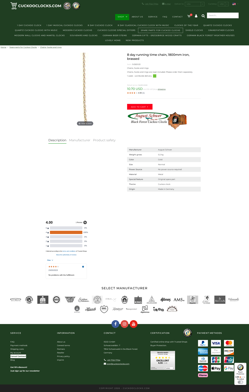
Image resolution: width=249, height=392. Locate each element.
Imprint (60, 360)
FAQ (165, 17)
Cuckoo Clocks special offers (117, 30)
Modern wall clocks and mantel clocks (39, 35)
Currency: (212, 4)
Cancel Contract (18, 356)
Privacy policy (63, 356)
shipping (162, 89)
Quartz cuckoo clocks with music (36, 30)
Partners (61, 349)
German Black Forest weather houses (211, 35)
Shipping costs (17, 349)
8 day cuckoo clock (100, 25)
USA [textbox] (189, 4)
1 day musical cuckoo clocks (65, 25)
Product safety (104, 140)
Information (66, 333)
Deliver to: (179, 4)
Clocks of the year (186, 25)
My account (15, 353)
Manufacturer (79, 140)
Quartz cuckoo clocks (217, 25)
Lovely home (113, 40)
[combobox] (194, 4)
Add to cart (138, 107)
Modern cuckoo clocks (77, 30)
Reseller (60, 353)
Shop (121, 17)
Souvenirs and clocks (84, 35)
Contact (177, 17)
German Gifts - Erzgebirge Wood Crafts (157, 35)
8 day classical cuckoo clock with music (143, 25)
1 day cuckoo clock (29, 25)
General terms (63, 345)
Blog (12, 360)
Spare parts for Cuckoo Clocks (160, 30)
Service (152, 17)
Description (57, 140)
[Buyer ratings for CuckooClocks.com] (162, 361)
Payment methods (18, 345)
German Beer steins (115, 35)
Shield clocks (194, 30)
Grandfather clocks (221, 30)
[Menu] (244, 364)
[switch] (240, 382)
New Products (135, 40)
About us (137, 17)
